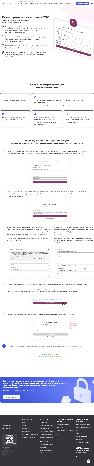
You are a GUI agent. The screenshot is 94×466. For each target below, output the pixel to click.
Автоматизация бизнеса (46, 434)
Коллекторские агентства (45, 3)
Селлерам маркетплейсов (82, 442)
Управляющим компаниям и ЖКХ (84, 427)
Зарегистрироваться (11, 397)
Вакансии (24, 425)
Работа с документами (63, 424)
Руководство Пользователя (47, 455)
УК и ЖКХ (17, 3)
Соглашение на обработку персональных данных (28, 437)
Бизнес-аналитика (44, 428)
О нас (23, 422)
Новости (44, 419)
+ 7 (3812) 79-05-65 (7, 422)
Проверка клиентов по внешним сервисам (65, 431)
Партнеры (24, 428)
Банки (36, 3)
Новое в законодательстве (47, 425)
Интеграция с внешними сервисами (46, 451)
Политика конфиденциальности (30, 434)
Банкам (77, 433)
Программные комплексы (46, 444)
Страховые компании (29, 3)
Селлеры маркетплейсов (65, 3)
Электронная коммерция (46, 437)
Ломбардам (79, 439)
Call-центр (60, 427)
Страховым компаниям (81, 436)
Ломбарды (55, 3)
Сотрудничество (26, 431)
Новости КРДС (43, 422)
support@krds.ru (6, 428)
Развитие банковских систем (47, 431)
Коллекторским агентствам (83, 424)
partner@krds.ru (6, 425)
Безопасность (25, 441)
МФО (22, 3)
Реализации (43, 447)
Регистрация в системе (46, 458)
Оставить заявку (83, 3)
